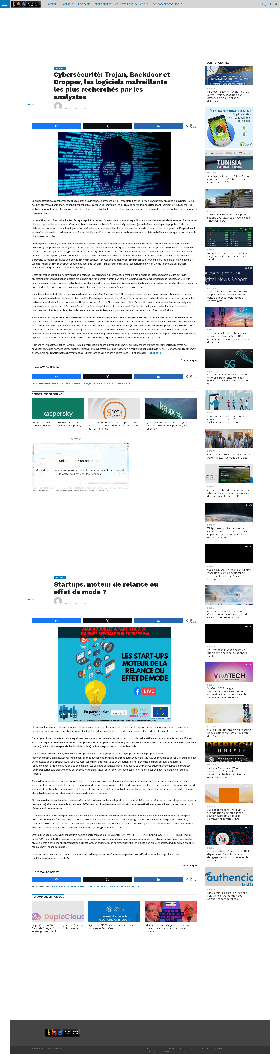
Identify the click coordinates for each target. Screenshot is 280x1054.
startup (134, 886)
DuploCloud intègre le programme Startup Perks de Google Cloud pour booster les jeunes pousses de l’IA (57, 928)
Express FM (93, 886)
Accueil (52, 4)
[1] (57, 232)
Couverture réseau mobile (131, 4)
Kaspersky (107, 383)
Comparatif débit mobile (167, 4)
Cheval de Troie (60, 383)
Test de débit (103, 4)
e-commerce (58, 886)
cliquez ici (155, 352)
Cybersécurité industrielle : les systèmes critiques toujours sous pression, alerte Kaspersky (168, 425)
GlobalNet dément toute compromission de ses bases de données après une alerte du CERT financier (113, 425)
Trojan (118, 383)
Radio (124, 886)
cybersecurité (79, 383)
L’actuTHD (67, 4)
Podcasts (84, 4)
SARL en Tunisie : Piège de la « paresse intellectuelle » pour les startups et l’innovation (168, 928)
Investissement (110, 886)
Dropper (94, 383)
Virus (127, 383)
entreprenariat (76, 886)
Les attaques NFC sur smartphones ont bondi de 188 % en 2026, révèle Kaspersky (56, 424)
